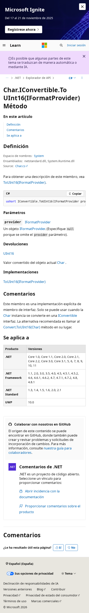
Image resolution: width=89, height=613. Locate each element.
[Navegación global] (4, 45)
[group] (44, 201)
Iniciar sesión (76, 45)
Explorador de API (38, 78)
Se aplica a (14, 135)
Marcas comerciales (45, 601)
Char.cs (20, 166)
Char (61, 262)
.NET (17, 78)
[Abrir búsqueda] (61, 45)
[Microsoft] (44, 45)
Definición (13, 124)
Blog (40, 589)
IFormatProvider (38, 222)
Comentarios (15, 130)
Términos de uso (14, 601)
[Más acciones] (82, 78)
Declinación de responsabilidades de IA (30, 583)
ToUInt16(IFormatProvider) (24, 182)
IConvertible (67, 315)
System (39, 156)
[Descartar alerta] (82, 6)
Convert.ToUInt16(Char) (21, 327)
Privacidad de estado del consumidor (51, 595)
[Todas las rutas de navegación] (7, 78)
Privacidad (10, 595)
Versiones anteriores (17, 589)
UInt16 (8, 253)
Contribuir (58, 589)
